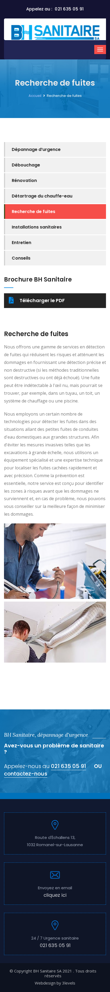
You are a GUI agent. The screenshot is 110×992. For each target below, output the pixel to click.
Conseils (21, 258)
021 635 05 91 (68, 766)
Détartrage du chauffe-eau (42, 196)
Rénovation (24, 180)
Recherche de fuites (33, 211)
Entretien (21, 243)
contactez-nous (25, 773)
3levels (68, 983)
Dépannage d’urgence (36, 149)
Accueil (35, 95)
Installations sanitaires (37, 227)
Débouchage (26, 165)
